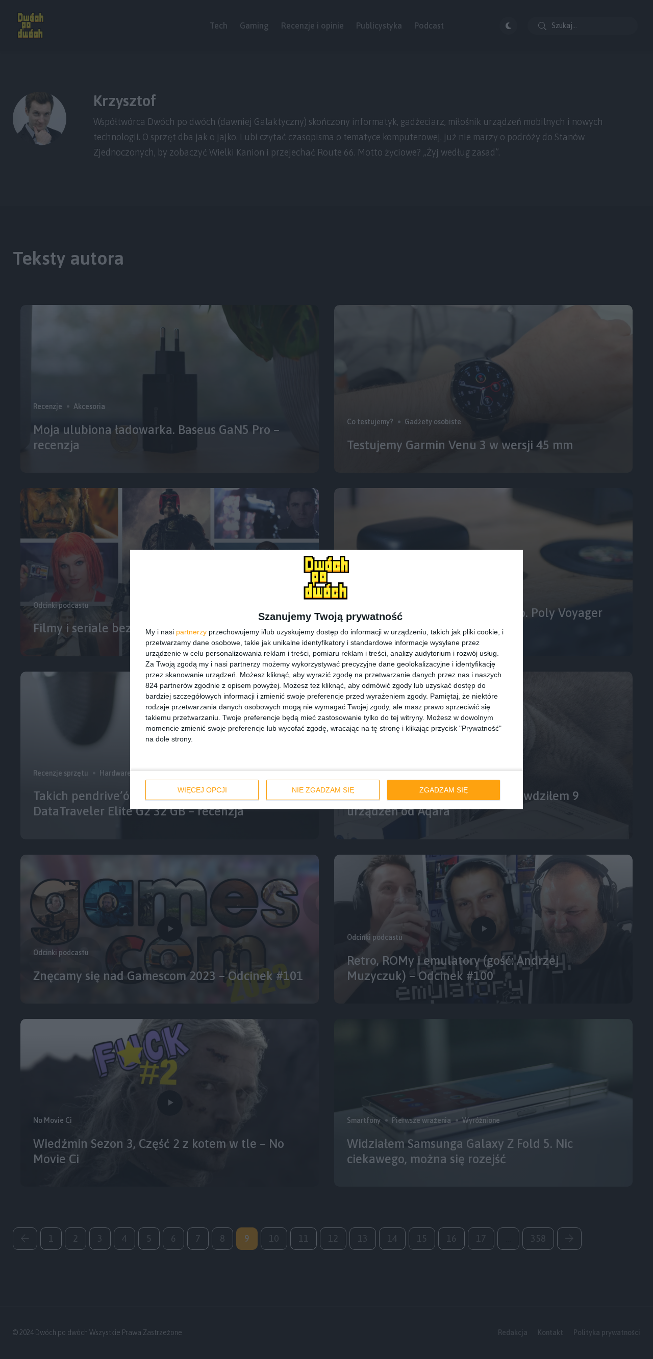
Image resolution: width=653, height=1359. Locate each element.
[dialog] (326, 679)
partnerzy (191, 631)
